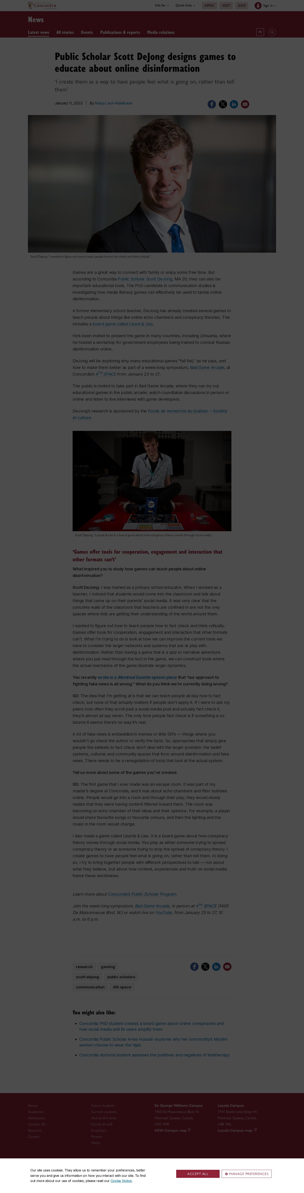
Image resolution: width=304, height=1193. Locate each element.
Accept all (197, 1174)
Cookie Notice (121, 1181)
